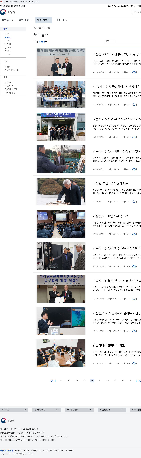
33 (77, 381)
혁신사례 (8, 51)
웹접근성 (34, 451)
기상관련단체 (105, 410)
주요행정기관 (72, 410)
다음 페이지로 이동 (136, 380)
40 (131, 381)
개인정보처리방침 (6, 451)
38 (115, 381)
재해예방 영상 (10, 93)
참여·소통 (24, 20)
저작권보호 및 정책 (22, 451)
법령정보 (8, 82)
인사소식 (8, 48)
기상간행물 (9, 86)
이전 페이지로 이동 (55, 380)
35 (92, 381)
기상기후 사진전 (11, 89)
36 (100, 381)
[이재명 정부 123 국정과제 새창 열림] (121, 6)
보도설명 (8, 44)
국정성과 (8, 54)
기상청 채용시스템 (11, 70)
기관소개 (60, 20)
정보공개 (6, 20)
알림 (48, 28)
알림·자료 (42, 20)
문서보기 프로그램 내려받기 (63, 451)
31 (61, 381)
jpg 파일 (134, 72)
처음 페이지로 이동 (52, 380)
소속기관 (5, 410)
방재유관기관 (39, 410)
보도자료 (8, 41)
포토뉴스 (8, 37)
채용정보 (8, 67)
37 (107, 381)
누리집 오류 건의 (45, 451)
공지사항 (8, 34)
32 (69, 381)
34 (84, 381)
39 (123, 381)
